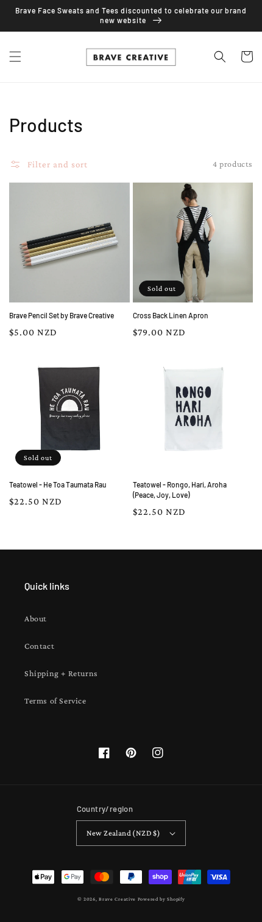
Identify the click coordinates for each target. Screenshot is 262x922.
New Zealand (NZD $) (124, 832)
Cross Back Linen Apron (170, 315)
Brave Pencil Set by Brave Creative (61, 315)
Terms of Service (55, 700)
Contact (39, 646)
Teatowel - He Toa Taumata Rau (57, 484)
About (35, 618)
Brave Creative (117, 899)
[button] (15, 56)
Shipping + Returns (61, 673)
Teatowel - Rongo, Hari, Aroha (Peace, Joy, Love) (180, 489)
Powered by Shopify (161, 899)
